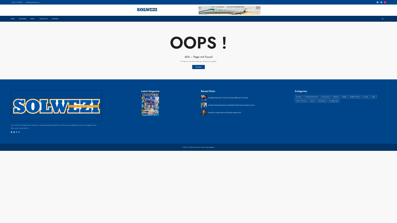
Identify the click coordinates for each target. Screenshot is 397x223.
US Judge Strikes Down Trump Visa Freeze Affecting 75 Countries (228, 98)
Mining (366, 97)
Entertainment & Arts (311, 97)
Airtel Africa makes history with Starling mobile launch (224, 112)
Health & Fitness (355, 97)
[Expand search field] (382, 18)
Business (298, 97)
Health (344, 97)
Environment (325, 97)
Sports (312, 101)
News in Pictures (301, 101)
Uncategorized (333, 101)
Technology (321, 101)
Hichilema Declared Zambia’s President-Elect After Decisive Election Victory (231, 105)
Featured (335, 97)
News (373, 97)
